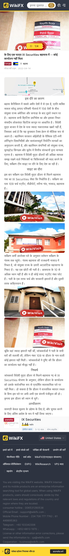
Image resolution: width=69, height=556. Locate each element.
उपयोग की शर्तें (59, 449)
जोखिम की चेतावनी (41, 449)
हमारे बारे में (7, 449)
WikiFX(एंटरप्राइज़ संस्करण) (48, 456)
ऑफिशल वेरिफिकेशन (12, 464)
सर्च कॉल (27, 456)
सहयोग (10, 471)
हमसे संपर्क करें (22, 449)
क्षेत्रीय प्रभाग (22, 471)
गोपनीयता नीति (13, 456)
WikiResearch (43, 464)
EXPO (28, 464)
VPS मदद (59, 464)
